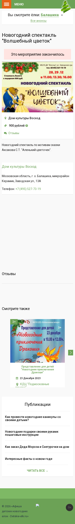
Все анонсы (38, 20)
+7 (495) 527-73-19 (28, 189)
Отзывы (13, 133)
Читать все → (37, 470)
